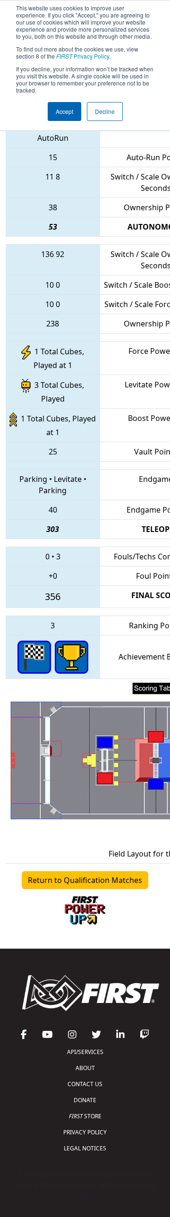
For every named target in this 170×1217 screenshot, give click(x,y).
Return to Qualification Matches (85, 880)
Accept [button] (64, 111)
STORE (85, 1116)
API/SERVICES (85, 1052)
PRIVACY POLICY (85, 1132)
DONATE (85, 1100)
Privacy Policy (82, 56)
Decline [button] (105, 111)
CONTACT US (85, 1084)
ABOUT (85, 1068)
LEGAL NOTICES (85, 1148)
